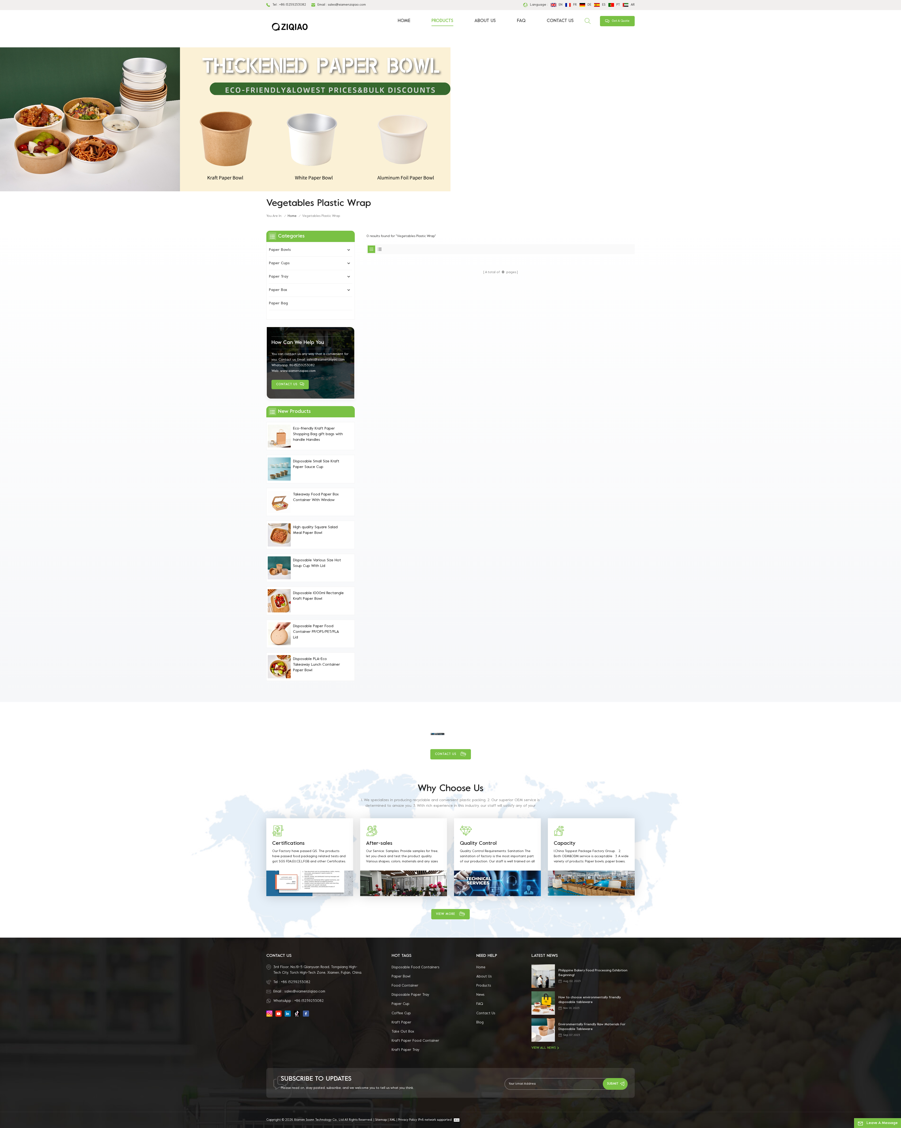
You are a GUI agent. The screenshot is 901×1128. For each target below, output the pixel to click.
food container (405, 985)
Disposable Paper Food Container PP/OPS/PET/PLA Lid (316, 631)
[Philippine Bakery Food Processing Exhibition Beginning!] (543, 976)
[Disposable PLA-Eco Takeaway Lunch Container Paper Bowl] (279, 666)
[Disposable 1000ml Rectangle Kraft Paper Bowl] (279, 600)
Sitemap (381, 1120)
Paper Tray (278, 277)
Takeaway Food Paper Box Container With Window (316, 497)
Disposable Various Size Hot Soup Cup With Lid (317, 563)
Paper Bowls (280, 250)
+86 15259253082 (292, 4)
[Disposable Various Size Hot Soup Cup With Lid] (279, 567)
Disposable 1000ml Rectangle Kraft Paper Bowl (318, 596)
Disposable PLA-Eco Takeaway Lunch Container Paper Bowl (316, 664)
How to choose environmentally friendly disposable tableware (589, 1000)
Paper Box (278, 290)
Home (404, 21)
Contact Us (560, 21)
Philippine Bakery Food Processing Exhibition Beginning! (592, 973)
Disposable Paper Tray (410, 994)
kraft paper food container (415, 1040)
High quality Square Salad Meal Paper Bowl (315, 530)
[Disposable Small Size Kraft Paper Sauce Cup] (279, 468)
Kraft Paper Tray (405, 1050)
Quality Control (478, 843)
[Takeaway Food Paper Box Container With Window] (279, 501)
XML (392, 1120)
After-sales (379, 843)
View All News (543, 1047)
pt (618, 4)
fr (575, 4)
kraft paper (401, 1022)
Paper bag (278, 303)
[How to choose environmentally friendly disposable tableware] (543, 1003)
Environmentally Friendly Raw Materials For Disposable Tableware (592, 1027)
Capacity (564, 843)
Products (442, 21)
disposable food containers (415, 967)
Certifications (288, 843)
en (560, 4)
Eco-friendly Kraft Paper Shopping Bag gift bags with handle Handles (318, 434)
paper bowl (401, 976)
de (589, 4)
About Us (485, 21)
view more (445, 914)
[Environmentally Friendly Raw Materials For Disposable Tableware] (543, 1030)
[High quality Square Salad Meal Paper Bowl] (279, 534)
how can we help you (297, 342)
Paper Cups (279, 263)
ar (633, 4)
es (604, 4)
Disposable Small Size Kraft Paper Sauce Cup (316, 464)
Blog (480, 1022)
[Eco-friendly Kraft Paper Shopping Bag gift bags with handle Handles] (279, 436)
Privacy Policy (407, 1120)
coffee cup (401, 1013)
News (480, 994)
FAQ (521, 21)
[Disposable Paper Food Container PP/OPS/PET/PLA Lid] (279, 633)
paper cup (400, 1004)
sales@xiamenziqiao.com (347, 4)
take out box (403, 1031)
